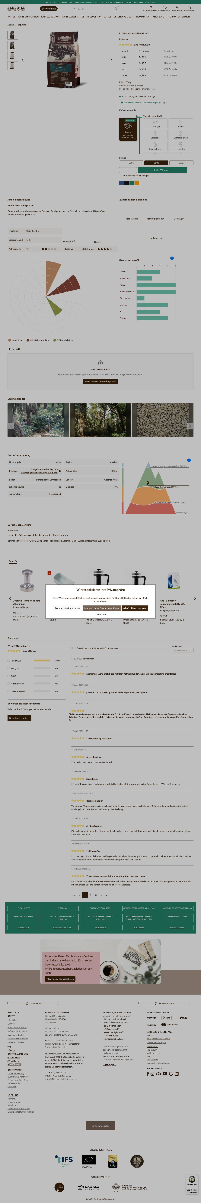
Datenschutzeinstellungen (67, 608)
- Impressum (100, 614)
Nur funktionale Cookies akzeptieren (101, 608)
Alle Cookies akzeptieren (134, 608)
